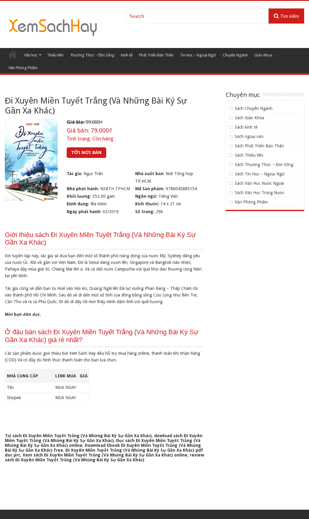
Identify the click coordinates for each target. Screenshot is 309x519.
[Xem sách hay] (53, 26)
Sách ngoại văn (249, 136)
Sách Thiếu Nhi (249, 155)
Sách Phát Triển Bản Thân (259, 145)
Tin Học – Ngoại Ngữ (198, 55)
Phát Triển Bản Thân (156, 55)
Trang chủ (13, 54)
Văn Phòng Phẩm (22, 68)
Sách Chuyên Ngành (253, 108)
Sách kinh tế (246, 127)
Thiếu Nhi (55, 55)
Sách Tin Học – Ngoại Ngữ (260, 173)
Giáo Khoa (263, 55)
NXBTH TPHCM (115, 188)
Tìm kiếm (289, 16)
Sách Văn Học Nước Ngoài (259, 183)
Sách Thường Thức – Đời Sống (264, 164)
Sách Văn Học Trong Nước (259, 192)
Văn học (30, 55)
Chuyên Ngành (235, 55)
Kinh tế (126, 55)
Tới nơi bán (86, 152)
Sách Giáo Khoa (249, 117)
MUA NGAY (65, 387)
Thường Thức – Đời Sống (92, 55)
